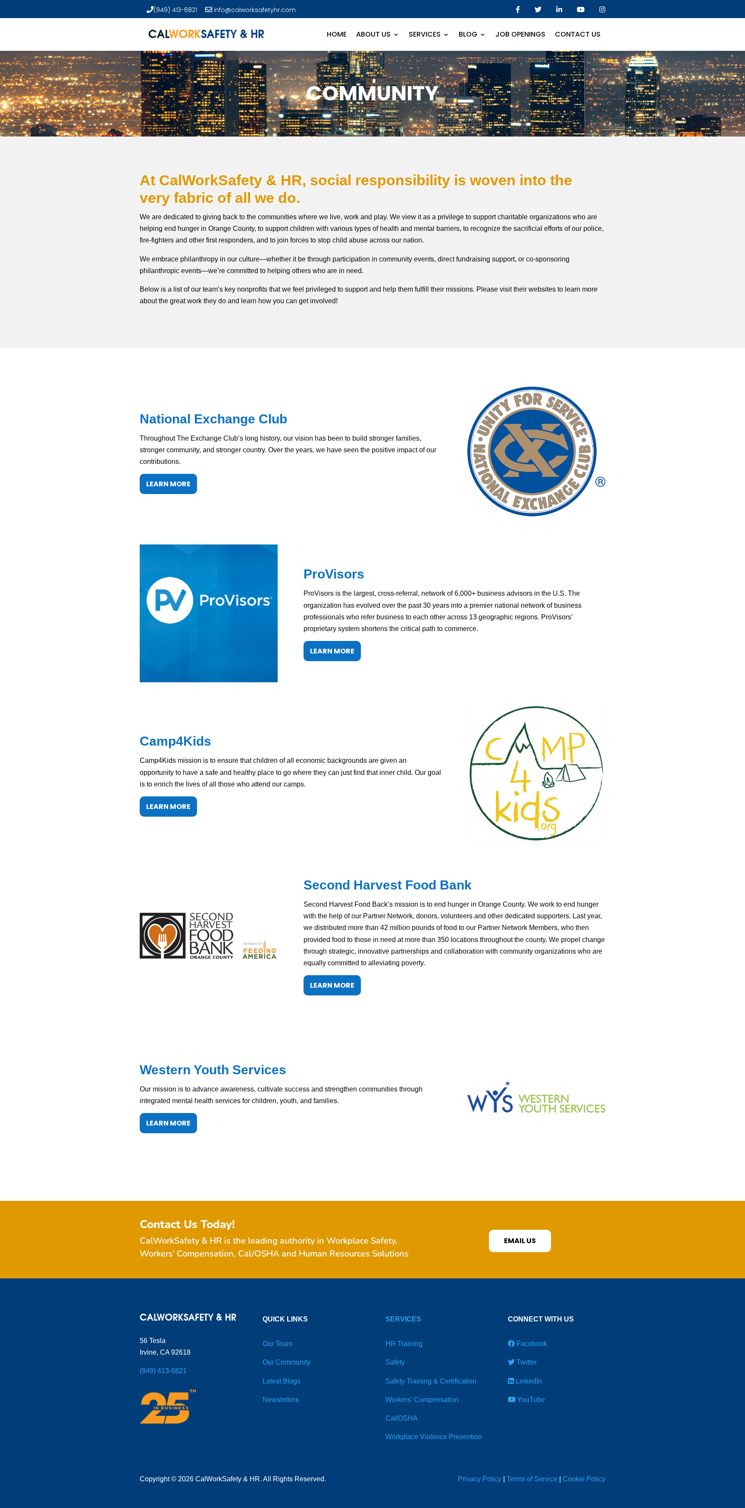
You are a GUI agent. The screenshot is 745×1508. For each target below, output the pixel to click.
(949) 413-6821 (175, 10)
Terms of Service (532, 1479)
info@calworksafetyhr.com (254, 10)
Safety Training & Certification (430, 1381)
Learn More (168, 484)
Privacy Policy (479, 1479)
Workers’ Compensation (422, 1399)
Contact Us (578, 34)
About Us (373, 34)
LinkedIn (528, 1381)
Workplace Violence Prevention (433, 1436)
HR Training (404, 1343)
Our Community (286, 1362)
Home (337, 34)
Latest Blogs (282, 1381)
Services (425, 34)
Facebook (531, 1343)
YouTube (530, 1399)
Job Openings (520, 34)
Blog (468, 34)
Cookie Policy (584, 1479)
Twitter (526, 1362)
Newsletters (281, 1399)
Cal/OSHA (401, 1418)
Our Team (277, 1343)
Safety (395, 1362)
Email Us (520, 1241)
